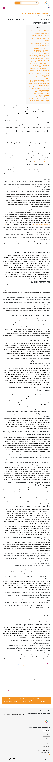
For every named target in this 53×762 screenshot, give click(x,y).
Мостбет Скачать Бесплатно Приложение (39, 81)
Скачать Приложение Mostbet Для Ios (40, 62)
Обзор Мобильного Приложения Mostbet (39, 68)
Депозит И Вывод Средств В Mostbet (40, 30)
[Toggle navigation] (4, 8)
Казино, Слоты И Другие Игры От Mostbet (39, 63)
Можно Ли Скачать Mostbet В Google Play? (39, 86)
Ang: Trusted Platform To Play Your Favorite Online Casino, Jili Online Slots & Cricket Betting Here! (38, 100)
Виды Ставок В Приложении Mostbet (40, 35)
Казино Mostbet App (44, 37)
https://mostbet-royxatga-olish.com (41, 161)
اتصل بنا (47, 743)
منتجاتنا (47, 738)
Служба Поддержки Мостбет (42, 33)
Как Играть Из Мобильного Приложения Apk (38, 91)
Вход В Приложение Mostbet (42, 32)
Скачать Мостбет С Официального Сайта (39, 80)
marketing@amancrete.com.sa (17, 714)
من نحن (47, 741)
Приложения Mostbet (44, 42)
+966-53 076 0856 (8, 714)
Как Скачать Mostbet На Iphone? (41, 96)
